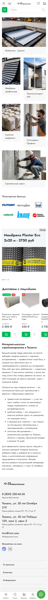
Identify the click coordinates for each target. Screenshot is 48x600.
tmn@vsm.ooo (10, 533)
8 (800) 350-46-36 (13, 494)
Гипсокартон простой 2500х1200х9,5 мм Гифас (30, 316)
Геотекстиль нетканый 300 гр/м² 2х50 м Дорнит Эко (11, 316)
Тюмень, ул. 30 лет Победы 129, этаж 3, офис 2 (19, 519)
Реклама (43, 230)
